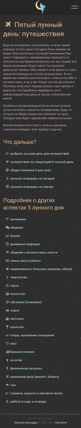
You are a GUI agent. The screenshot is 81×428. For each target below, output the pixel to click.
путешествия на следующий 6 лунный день (42, 162)
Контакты (61, 422)
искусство (17, 294)
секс (13, 343)
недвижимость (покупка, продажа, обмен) (41, 269)
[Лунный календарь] (40, 7)
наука (14, 285)
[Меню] (74, 6)
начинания (18, 219)
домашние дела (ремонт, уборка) (34, 376)
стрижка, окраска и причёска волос (36, 393)
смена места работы (25, 261)
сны (13, 385)
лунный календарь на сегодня (32, 178)
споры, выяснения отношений (32, 335)
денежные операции (25, 244)
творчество (18, 277)
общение (16, 227)
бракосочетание (22, 352)
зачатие (16, 360)
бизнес (15, 236)
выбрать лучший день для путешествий (39, 153)
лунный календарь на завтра (31, 187)
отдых (14, 310)
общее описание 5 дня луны (30, 170)
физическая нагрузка (26, 368)
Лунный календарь (25, 422)
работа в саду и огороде (28, 401)
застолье (17, 319)
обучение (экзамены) (26, 302)
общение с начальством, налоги (33, 252)
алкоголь (17, 327)
